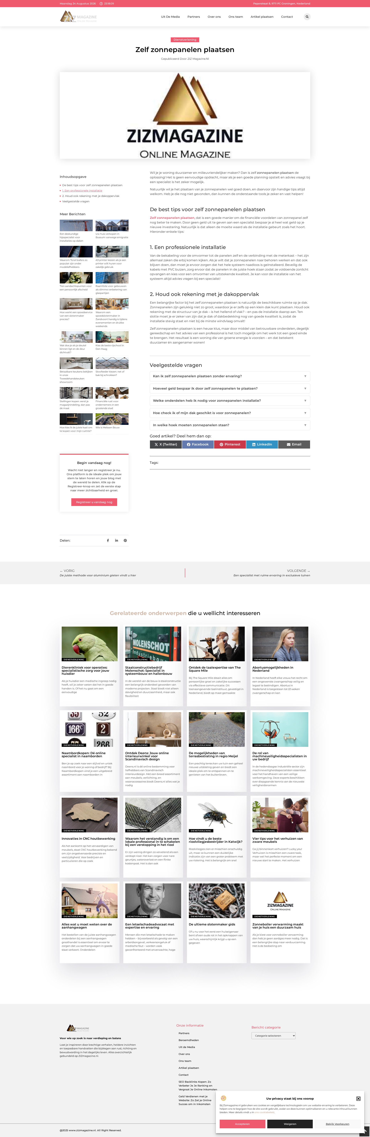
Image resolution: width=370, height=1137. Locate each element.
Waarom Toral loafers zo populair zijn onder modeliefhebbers (73, 263)
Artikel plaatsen (262, 16)
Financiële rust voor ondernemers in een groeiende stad (107, 405)
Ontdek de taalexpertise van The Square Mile (215, 669)
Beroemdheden (189, 1040)
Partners (194, 16)
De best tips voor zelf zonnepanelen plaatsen (92, 185)
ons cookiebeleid (264, 1112)
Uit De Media (170, 16)
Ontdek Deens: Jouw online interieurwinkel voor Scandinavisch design (147, 756)
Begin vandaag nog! (94, 463)
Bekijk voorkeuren (337, 1124)
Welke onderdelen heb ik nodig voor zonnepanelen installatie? (230, 401)
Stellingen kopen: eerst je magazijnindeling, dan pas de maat (75, 405)
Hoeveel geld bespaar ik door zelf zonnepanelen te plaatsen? (230, 388)
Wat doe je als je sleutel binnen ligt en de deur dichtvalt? (73, 349)
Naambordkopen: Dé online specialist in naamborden (84, 754)
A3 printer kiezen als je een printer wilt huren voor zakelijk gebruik (111, 263)
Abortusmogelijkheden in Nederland (272, 669)
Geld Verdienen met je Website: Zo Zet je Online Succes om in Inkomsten (195, 1100)
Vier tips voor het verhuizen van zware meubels (277, 840)
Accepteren (242, 1124)
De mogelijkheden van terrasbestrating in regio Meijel (213, 754)
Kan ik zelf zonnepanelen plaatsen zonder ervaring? (230, 376)
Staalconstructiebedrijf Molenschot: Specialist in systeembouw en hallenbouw (148, 671)
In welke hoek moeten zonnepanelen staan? (230, 425)
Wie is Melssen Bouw (108, 427)
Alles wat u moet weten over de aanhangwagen (87, 926)
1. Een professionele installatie (82, 190)
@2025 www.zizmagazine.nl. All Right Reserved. (90, 1130)
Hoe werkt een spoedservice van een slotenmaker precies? (76, 316)
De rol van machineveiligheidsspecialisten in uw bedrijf (279, 756)
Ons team (236, 16)
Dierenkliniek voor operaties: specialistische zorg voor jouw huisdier (85, 671)
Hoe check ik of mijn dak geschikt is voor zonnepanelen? (230, 413)
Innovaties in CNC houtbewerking (88, 838)
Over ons (214, 16)
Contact (287, 16)
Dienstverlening (185, 39)
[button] (358, 1099)
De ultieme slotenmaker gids (212, 924)
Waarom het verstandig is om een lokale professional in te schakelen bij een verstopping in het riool (152, 842)
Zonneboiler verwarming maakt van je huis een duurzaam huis (278, 926)
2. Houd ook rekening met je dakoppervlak (90, 196)
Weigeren (290, 1124)
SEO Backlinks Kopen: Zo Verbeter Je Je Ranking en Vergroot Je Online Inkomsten (198, 1085)
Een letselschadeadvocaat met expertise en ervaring (149, 926)
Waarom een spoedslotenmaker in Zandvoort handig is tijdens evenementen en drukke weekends (111, 319)
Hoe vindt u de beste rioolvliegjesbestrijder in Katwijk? (215, 840)
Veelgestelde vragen (75, 201)
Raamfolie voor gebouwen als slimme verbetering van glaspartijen (111, 289)
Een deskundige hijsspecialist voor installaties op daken (71, 237)
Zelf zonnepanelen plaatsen (172, 218)
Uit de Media (187, 1047)
